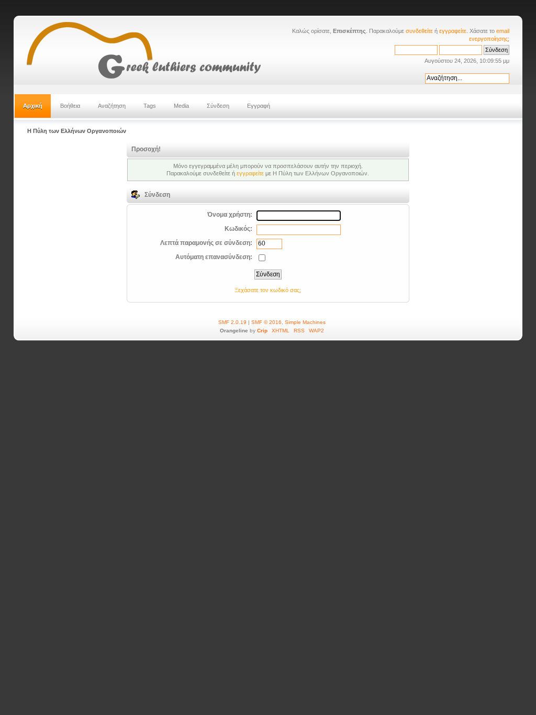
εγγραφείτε (452, 31)
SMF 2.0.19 (232, 322)
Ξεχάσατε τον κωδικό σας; (267, 290)
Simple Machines (305, 322)
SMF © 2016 (266, 322)
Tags (149, 106)
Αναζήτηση (112, 106)
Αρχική (32, 106)
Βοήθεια (70, 106)
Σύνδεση (218, 106)
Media (181, 106)
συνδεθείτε (419, 31)
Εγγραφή (258, 106)
